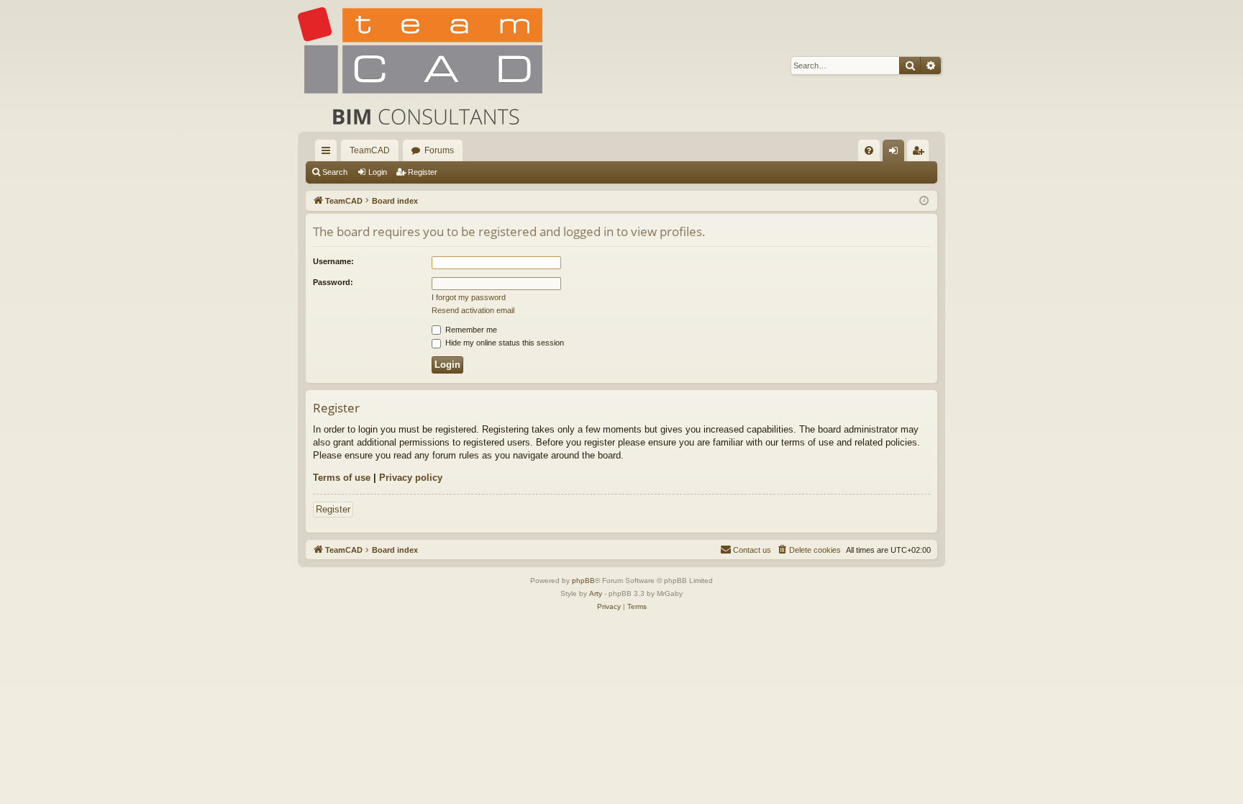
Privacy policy (410, 477)
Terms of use (341, 477)
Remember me (470, 329)
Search (334, 172)
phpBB (583, 580)
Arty (595, 593)
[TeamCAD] (420, 66)
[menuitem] (869, 150)
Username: (333, 261)
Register (422, 172)
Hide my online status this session (503, 342)
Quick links (329, 153)
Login (377, 172)
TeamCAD (370, 150)
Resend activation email (473, 310)
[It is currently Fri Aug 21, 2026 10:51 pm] (924, 201)
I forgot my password (469, 297)
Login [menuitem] (896, 153)
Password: (333, 282)
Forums (439, 150)
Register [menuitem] (921, 153)
